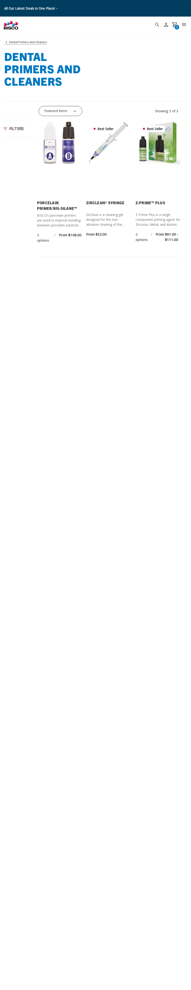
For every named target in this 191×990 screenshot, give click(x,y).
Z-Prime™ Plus (150, 202)
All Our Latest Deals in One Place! (29, 8)
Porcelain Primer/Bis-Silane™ (57, 205)
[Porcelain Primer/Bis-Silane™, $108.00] (59, 159)
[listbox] (60, 111)
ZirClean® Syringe (105, 202)
